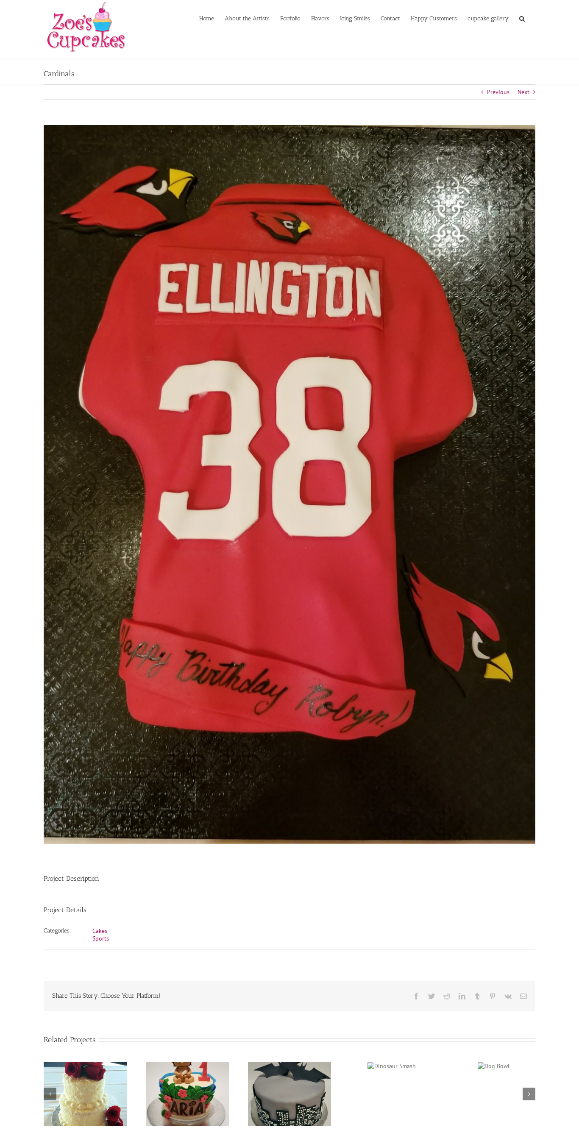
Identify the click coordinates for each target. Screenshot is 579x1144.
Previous (498, 92)
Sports (100, 938)
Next (523, 92)
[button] (522, 18)
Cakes (99, 931)
